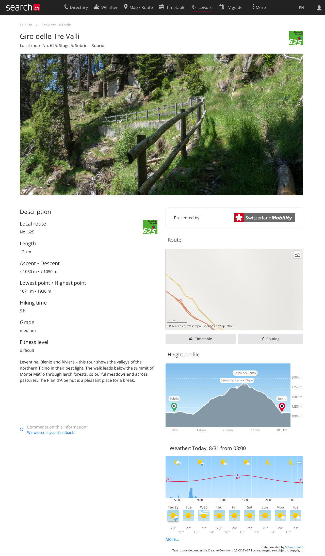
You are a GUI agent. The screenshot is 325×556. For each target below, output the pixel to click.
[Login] (319, 7)
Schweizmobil (294, 547)
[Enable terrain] (297, 254)
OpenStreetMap (213, 326)
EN (301, 7)
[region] (234, 289)
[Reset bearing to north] (297, 324)
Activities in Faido (56, 24)
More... (172, 539)
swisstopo (194, 326)
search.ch (178, 326)
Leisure (26, 24)
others (231, 326)
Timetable (203, 338)
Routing (273, 338)
